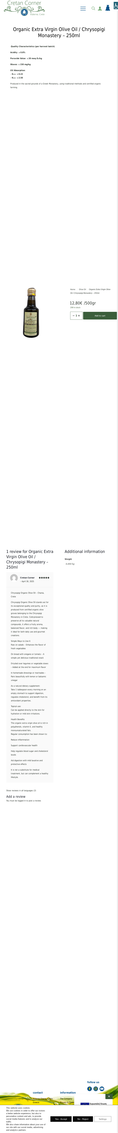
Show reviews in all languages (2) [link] (21, 790)
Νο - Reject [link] (82, 1119)
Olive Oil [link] (82, 289)
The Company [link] (66, 1099)
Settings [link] (103, 1119)
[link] (24, 8)
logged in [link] (22, 801)
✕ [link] (109, 1096)
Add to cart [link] (100, 315)
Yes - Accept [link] (61, 1119)
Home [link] (72, 289)
